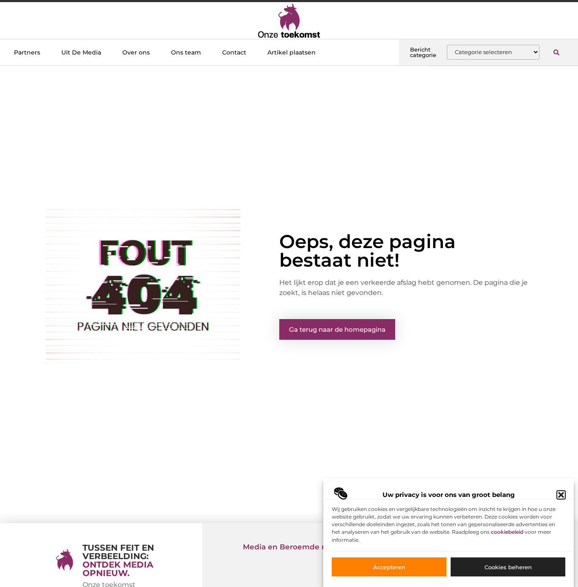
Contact (234, 52)
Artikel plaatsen (291, 52)
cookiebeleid (507, 532)
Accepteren (389, 567)
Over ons (136, 52)
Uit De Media (81, 52)
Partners (27, 52)
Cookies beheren (508, 567)
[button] (561, 495)
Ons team (186, 52)
